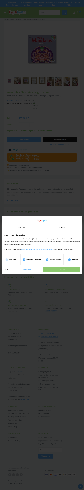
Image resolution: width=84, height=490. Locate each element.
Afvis (7, 269)
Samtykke (22, 228)
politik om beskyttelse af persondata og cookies (37, 249)
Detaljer (62, 228)
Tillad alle (62, 269)
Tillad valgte (26, 269)
